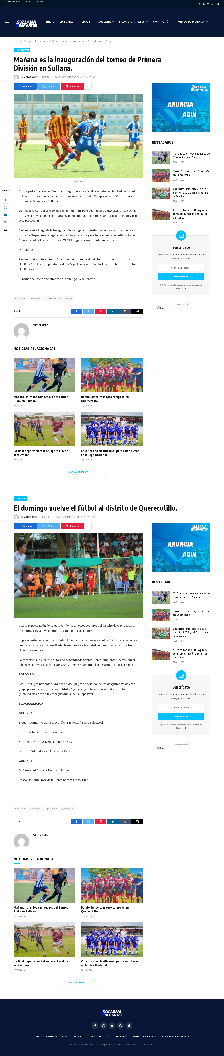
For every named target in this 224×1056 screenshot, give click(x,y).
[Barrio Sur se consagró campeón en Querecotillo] (112, 375)
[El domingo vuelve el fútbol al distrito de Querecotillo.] (78, 575)
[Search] (217, 3)
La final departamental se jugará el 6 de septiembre (41, 453)
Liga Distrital (51, 809)
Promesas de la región (174, 1036)
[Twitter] (5, 207)
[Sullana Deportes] (26, 23)
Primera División (53, 298)
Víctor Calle (31, 77)
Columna (40, 1)
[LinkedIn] (5, 214)
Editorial (67, 21)
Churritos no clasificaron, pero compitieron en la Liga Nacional (110, 453)
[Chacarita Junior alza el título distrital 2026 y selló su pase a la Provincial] (161, 193)
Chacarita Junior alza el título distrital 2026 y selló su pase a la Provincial (190, 192)
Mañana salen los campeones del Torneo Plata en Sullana (41, 399)
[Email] (5, 229)
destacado (35, 298)
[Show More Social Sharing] (88, 86)
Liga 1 (86, 21)
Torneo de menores (190, 21)
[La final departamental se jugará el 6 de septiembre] (44, 429)
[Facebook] (5, 200)
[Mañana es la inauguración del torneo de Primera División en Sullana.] (78, 136)
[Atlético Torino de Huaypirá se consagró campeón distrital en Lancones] (161, 214)
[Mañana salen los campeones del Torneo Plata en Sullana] (44, 375)
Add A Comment (78, 472)
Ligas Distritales (132, 21)
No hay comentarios (68, 77)
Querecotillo (67, 809)
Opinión (27, 1)
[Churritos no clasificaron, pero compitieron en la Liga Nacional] (112, 429)
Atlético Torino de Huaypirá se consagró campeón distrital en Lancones (190, 213)
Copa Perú (160, 21)
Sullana (104, 21)
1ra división (22, 50)
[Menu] (7, 24)
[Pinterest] (5, 222)
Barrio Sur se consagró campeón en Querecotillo (105, 399)
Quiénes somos (12, 1)
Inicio (50, 21)
